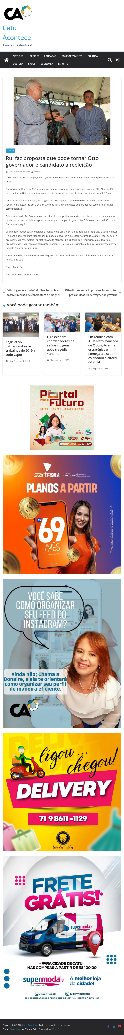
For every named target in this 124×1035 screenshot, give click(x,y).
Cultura (18, 63)
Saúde (32, 63)
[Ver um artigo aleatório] (117, 60)
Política (93, 56)
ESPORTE (63, 63)
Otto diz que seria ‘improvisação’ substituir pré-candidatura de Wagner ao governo (91, 292)
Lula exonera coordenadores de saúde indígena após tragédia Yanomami (60, 345)
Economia (47, 63)
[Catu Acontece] (6, 60)
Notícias (18, 56)
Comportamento (72, 56)
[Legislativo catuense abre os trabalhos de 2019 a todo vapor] (21, 315)
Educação (50, 56)
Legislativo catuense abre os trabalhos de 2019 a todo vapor (20, 348)
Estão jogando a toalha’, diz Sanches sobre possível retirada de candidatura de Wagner (33, 292)
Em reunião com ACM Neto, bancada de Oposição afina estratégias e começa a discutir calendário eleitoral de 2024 (103, 349)
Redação (37, 171)
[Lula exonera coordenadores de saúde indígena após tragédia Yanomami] (62, 315)
